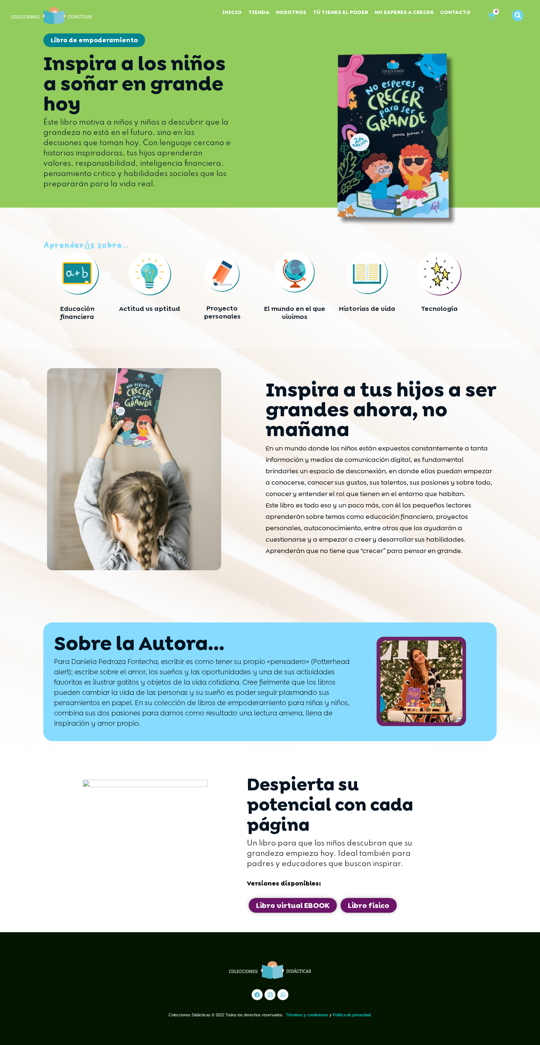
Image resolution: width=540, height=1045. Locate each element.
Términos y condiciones (307, 1015)
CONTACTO (455, 12)
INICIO (232, 12)
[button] (517, 15)
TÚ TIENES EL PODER (340, 12)
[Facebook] (257, 994)
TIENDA (258, 12)
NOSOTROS (291, 12)
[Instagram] (270, 994)
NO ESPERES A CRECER (404, 12)
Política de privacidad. (352, 1015)
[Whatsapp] (282, 994)
